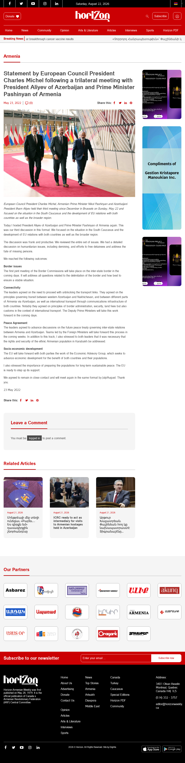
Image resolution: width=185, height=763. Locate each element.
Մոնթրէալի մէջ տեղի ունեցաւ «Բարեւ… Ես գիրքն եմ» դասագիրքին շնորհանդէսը (23, 524)
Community (44, 30)
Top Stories (92, 683)
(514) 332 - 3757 (166, 697)
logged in (34, 438)
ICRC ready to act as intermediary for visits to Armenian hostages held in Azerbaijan (68, 523)
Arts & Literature (88, 30)
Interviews (131, 30)
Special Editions (120, 694)
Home (8, 30)
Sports (150, 30)
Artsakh (90, 694)
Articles (111, 30)
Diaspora (90, 700)
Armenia (90, 688)
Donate (10, 16)
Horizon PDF (170, 30)
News (24, 30)
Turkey (114, 683)
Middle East (92, 706)
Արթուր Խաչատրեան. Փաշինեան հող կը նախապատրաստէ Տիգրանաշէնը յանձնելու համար (115, 524)
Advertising (67, 688)
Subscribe (160, 16)
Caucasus (116, 688)
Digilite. (113, 747)
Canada (115, 677)
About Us (66, 683)
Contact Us (67, 700)
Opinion (64, 30)
